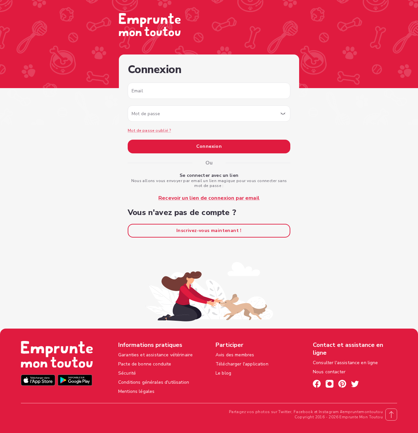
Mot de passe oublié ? (149, 130)
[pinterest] (342, 385)
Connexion (209, 146)
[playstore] (75, 381)
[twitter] (355, 385)
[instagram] (329, 385)
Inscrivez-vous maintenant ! (209, 230)
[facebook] (317, 385)
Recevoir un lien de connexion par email (209, 198)
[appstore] (38, 381)
